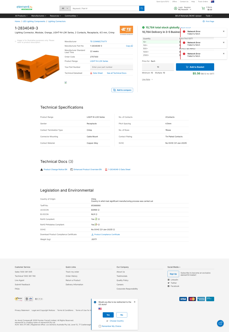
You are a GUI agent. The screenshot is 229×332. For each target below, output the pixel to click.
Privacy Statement (22, 310)
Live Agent (19, 280)
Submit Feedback (22, 284)
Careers (120, 284)
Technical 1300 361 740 (25, 276)
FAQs (17, 289)
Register (187, 7)
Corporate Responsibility (127, 289)
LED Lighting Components (34, 21)
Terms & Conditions (65, 310)
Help (193, 2)
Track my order (72, 272)
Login (180, 7)
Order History (71, 276)
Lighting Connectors (56, 21)
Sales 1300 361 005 (23, 272)
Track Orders (203, 2)
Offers (174, 2)
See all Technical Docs (116, 73)
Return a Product (73, 280)
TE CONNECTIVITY (98, 41)
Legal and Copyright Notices (43, 310)
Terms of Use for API (84, 310)
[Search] (141, 8)
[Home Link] (24, 8)
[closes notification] (224, 20)
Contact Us (184, 2)
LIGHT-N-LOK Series (99, 61)
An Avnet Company (23, 320)
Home (17, 21)
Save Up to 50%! (163, 2)
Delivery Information (74, 284)
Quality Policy (122, 280)
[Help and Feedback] (220, 323)
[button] (21, 16)
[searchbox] (105, 8)
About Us (121, 272)
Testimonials (122, 276)
